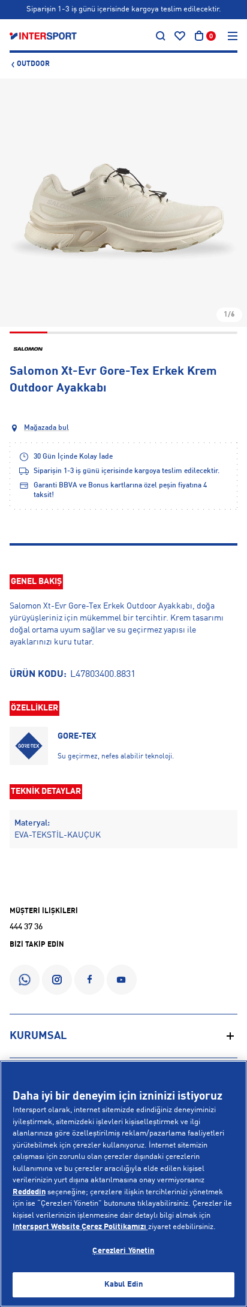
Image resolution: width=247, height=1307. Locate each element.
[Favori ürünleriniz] (180, 36)
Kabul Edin (123, 1284)
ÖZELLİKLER (34, 708)
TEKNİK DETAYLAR (46, 791)
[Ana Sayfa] (43, 36)
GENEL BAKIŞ (36, 581)
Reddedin (29, 1192)
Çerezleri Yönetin (123, 1251)
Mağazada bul (46, 428)
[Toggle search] (160, 36)
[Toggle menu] (232, 36)
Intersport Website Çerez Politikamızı (80, 1227)
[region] (123, 1184)
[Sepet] (199, 36)
